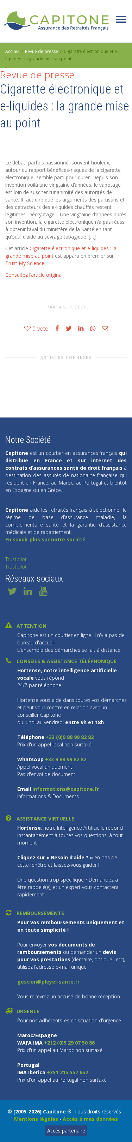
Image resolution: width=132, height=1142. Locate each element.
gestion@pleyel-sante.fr (48, 981)
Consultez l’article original (34, 274)
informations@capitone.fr (65, 789)
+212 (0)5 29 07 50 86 (69, 1042)
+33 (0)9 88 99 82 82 (70, 737)
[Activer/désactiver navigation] (121, 19)
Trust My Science (24, 263)
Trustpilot (16, 559)
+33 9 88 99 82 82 (65, 759)
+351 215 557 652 (67, 1072)
